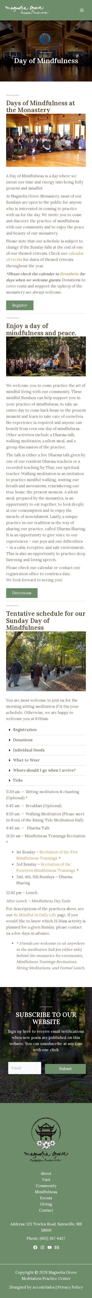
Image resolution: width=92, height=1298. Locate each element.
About (46, 1173)
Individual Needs (28, 750)
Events (46, 1198)
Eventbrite (69, 273)
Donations (22, 739)
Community (46, 1185)
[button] (46, 730)
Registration (25, 729)
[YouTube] (50, 1247)
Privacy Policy (70, 1287)
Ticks (17, 780)
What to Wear (26, 760)
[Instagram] (42, 1247)
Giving (46, 1204)
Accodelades (43, 1287)
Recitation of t (53, 864)
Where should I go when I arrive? (44, 770)
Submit (65, 1068)
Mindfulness (46, 1191)
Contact (46, 1210)
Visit (46, 1179)
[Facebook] (35, 1247)
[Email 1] (57, 1247)
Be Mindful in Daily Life (35, 914)
